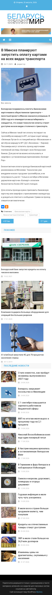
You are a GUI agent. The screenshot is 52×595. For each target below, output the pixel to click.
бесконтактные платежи (13, 215)
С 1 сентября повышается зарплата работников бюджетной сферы (32, 405)
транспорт (33, 215)
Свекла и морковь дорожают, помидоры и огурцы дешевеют (34, 481)
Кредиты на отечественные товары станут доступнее (33, 526)
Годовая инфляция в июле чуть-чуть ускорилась (32, 496)
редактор (21, 64)
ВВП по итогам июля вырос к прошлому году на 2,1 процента (33, 421)
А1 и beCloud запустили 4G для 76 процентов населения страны (22, 356)
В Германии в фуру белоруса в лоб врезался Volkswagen (34, 466)
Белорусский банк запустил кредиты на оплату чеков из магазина (23, 271)
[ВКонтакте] (2, 206)
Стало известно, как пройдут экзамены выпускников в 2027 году (33, 375)
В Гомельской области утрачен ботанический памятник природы (9, 221)
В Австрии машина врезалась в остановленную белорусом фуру (34, 451)
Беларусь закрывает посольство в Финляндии (31, 390)
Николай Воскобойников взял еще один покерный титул (34, 436)
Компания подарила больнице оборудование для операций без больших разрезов (25, 313)
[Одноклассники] (6, 206)
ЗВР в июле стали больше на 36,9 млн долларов (33, 540)
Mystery (39, 592)
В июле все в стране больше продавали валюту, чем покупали (33, 511)
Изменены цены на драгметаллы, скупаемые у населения (32, 555)
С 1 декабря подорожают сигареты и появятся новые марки (46, 221)
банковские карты (22, 211)
